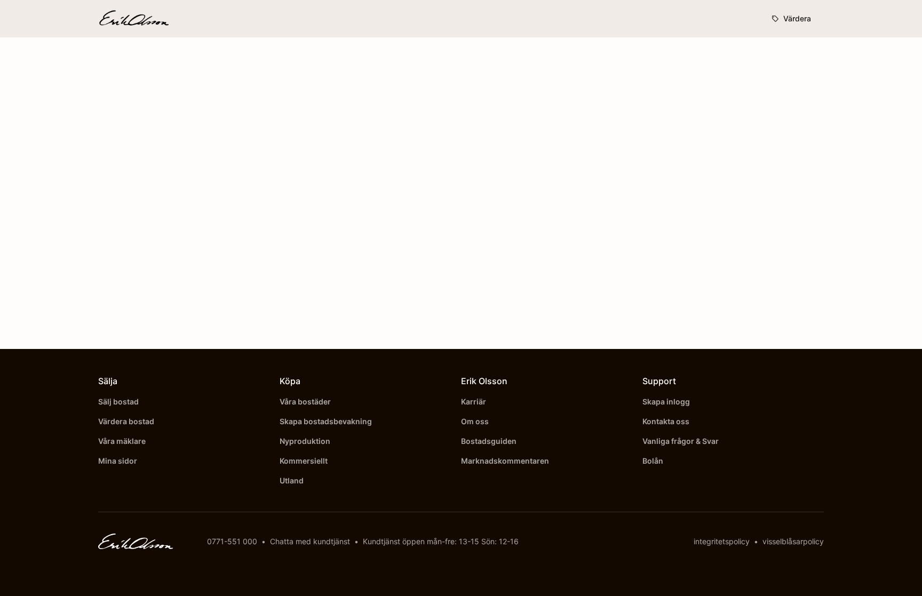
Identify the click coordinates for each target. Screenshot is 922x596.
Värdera (797, 18)
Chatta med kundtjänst (310, 541)
